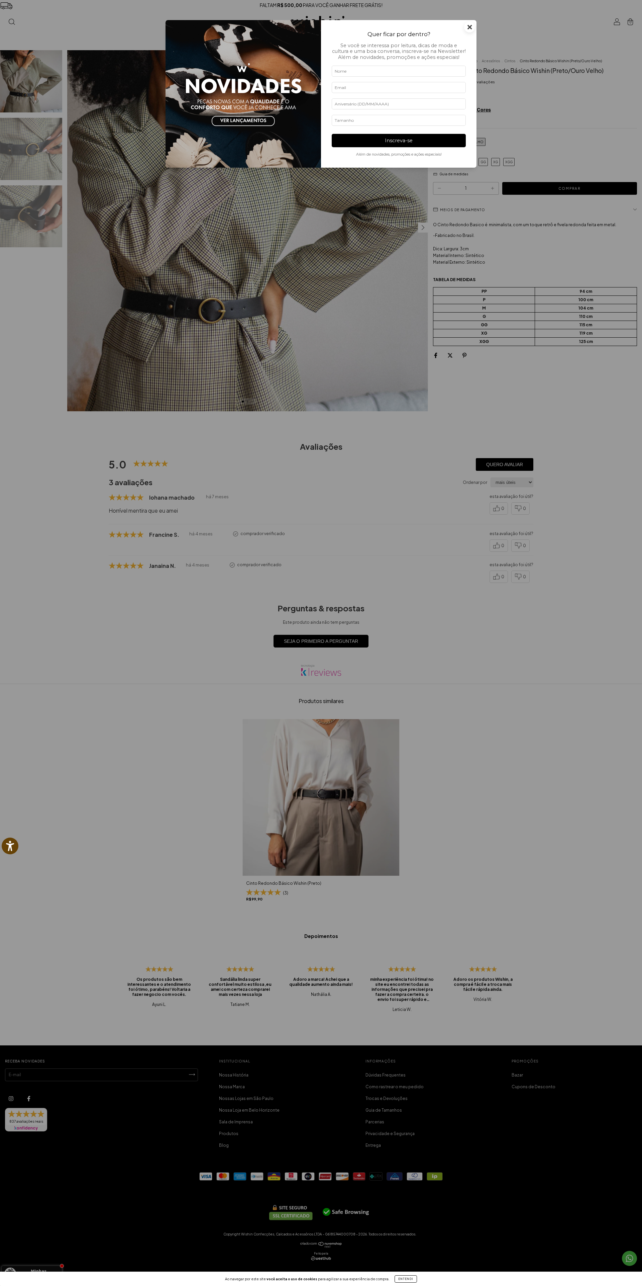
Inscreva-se (399, 141)
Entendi (405, 1279)
